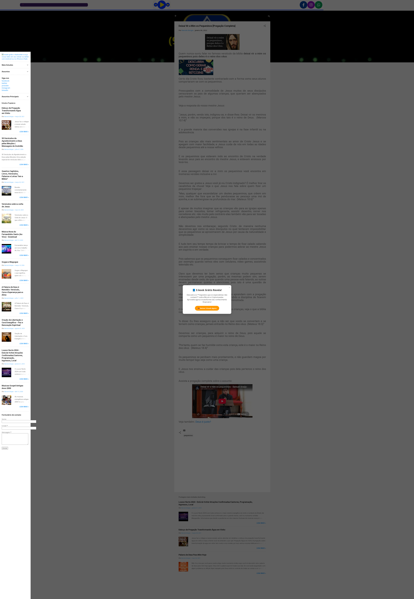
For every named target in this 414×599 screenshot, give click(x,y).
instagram (6, 88)
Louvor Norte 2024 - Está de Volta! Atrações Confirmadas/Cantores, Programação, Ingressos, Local (12, 355)
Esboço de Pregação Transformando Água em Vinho (11, 110)
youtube (5, 85)
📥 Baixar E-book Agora (207, 308)
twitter (4, 83)
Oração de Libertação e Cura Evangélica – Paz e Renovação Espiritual (12, 322)
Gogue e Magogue (10, 262)
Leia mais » (24, 132)
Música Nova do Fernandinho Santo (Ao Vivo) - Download (12, 234)
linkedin (5, 90)
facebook (5, 81)
